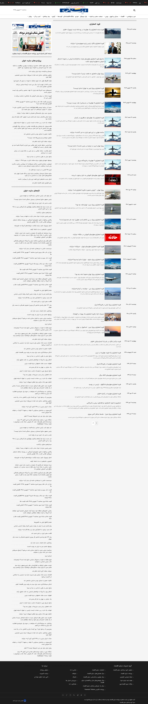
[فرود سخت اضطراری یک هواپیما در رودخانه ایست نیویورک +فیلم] (112, 33)
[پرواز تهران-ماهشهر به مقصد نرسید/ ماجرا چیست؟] (112, 77)
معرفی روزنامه (44, 670)
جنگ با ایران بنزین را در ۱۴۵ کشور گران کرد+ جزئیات (37, 407)
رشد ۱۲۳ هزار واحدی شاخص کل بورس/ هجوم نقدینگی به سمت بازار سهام (32, 306)
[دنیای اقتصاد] (74, 10)
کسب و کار (37, 17)
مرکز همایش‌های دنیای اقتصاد (95, 674)
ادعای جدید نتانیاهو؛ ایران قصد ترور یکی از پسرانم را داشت (35, 179)
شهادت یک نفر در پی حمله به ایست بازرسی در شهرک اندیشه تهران (33, 123)
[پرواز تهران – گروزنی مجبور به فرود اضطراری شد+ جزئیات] (112, 194)
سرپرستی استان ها (71, 681)
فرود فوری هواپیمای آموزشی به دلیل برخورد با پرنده (88, 175)
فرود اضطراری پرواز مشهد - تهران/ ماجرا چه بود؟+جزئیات (86, 259)
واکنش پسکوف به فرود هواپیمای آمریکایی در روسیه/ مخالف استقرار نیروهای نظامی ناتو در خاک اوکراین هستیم (32, 221)
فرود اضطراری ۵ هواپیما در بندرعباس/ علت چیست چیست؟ (85, 103)
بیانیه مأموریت (44, 674)
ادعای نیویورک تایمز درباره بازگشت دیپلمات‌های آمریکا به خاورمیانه (33, 226)
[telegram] (77, 695)
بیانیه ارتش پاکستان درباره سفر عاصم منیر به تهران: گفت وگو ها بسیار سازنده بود (32, 118)
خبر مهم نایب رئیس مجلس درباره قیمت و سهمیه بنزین (36, 196)
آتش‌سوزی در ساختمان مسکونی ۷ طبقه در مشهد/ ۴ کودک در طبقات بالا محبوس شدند (32, 411)
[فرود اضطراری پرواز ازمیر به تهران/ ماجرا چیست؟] (112, 92)
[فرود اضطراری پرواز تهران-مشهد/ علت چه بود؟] (112, 278)
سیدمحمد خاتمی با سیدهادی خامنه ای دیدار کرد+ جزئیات (35, 249)
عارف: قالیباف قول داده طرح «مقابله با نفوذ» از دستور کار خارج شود (32, 81)
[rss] (74, 695)
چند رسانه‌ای (46, 17)
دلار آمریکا (40, 3)
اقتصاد (122, 17)
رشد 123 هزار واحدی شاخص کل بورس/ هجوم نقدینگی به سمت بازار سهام (32, 538)
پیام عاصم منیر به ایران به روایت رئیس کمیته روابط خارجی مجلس (33, 294)
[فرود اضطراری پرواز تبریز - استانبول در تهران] (112, 331)
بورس (106, 17)
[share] (70, 695)
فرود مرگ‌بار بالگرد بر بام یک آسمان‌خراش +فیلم (106, 341)
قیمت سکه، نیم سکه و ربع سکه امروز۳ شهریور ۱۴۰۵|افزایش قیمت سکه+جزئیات (32, 265)
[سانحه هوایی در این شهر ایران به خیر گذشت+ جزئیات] (112, 136)
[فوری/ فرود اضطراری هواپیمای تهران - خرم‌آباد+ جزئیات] (112, 250)
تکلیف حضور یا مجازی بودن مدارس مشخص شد (38, 134)
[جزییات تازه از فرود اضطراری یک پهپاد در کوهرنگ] (112, 317)
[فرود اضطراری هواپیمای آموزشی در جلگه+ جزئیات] (112, 237)
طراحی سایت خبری (19, 700)
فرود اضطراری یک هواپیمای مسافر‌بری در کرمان (89, 118)
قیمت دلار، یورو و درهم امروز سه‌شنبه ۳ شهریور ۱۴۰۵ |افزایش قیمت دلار (32, 259)
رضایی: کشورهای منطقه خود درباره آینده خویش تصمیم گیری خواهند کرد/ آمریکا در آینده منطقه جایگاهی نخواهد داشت (32, 280)
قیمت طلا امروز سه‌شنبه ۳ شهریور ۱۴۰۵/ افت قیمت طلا (36, 270)
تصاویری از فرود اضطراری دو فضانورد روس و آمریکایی (104, 403)
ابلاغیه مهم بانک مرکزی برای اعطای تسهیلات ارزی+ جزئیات (35, 382)
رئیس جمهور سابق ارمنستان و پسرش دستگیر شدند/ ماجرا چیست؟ (33, 199)
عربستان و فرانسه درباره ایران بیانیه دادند (40, 71)
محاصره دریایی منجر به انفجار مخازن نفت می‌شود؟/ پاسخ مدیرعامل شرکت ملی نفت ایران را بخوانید (32, 319)
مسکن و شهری (114, 17)
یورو (131, 3)
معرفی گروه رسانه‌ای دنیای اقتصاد (122, 670)
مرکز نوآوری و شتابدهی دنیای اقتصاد (93, 677)
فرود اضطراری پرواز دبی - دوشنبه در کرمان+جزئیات (88, 289)
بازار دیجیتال (83, 17)
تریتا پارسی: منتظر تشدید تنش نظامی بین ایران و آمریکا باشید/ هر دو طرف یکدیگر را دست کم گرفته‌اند (32, 146)
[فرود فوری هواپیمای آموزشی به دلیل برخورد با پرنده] (112, 179)
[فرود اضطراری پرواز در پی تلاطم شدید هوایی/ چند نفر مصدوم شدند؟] (112, 224)
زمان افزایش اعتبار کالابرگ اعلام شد (42, 183)
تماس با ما (73, 670)
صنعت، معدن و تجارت (96, 17)
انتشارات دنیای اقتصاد (98, 670)
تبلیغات (74, 674)
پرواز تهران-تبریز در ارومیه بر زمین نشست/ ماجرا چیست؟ (86, 146)
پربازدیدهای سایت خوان (31, 60)
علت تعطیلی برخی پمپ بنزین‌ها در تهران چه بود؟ (37, 375)
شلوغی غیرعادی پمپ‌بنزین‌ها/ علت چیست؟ (39, 138)
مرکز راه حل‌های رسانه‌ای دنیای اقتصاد (93, 686)
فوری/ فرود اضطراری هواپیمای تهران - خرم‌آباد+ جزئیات (86, 246)
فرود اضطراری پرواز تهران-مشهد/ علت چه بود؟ (89, 274)
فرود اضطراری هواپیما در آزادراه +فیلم (109, 394)
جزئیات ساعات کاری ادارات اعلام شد (42, 142)
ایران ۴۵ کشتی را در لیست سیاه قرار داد (40, 170)
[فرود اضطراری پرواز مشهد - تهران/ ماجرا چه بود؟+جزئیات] (112, 263)
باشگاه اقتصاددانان (68, 17)
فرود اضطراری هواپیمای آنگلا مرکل (110, 375)
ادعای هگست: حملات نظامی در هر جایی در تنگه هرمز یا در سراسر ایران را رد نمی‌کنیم (33, 152)
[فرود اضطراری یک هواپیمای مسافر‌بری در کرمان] (112, 122)
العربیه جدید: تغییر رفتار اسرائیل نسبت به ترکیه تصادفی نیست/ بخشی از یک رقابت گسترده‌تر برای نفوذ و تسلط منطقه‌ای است (32, 387)
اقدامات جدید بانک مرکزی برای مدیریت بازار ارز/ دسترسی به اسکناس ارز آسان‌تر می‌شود (32, 344)
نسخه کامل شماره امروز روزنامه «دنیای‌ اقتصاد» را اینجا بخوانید (32, 54)
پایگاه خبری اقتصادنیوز (126, 684)
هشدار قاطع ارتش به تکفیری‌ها (43, 290)
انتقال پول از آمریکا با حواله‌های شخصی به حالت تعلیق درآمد (34, 360)
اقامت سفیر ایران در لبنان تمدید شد (41, 302)
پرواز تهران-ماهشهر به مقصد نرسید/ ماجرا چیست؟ (88, 74)
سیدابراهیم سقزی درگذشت (44, 213)
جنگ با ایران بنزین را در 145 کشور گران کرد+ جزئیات (37, 639)
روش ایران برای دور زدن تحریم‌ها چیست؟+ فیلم (38, 416)
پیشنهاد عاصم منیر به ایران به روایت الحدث (39, 315)
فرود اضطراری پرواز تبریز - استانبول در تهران (90, 327)
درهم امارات (110, 3)
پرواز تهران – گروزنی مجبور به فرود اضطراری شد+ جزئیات (86, 190)
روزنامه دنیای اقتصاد (126, 674)
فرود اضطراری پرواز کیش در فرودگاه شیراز (108, 305)
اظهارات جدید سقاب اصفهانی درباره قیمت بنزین (38, 364)
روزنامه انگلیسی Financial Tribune (94, 690)
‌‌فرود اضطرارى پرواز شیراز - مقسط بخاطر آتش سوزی (104, 414)
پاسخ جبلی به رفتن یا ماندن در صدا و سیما (39, 157)
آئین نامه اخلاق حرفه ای (41, 677)
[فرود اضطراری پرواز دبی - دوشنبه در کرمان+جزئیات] (112, 294)
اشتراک (74, 677)
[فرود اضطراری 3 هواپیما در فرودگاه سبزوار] (112, 164)
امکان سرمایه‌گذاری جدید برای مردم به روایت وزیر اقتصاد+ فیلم (34, 352)
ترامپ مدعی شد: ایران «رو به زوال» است (40, 203)
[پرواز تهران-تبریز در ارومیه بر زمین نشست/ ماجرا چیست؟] (112, 150)
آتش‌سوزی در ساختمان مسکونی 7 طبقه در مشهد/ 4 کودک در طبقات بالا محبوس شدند (32, 643)
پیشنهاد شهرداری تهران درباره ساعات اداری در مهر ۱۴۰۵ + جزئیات (33, 160)
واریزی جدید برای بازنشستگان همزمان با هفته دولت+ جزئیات (34, 113)
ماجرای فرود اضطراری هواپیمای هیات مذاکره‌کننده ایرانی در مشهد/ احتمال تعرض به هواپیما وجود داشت (81, 60)
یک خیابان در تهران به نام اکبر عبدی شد (40, 367)
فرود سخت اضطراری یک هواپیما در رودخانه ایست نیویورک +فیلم (83, 30)
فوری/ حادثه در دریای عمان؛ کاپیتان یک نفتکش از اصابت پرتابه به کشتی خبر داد (33, 97)
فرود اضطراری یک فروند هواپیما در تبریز (108, 353)
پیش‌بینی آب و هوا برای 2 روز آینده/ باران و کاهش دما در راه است (33, 629)
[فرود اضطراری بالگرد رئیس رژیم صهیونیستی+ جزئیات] (112, 48)
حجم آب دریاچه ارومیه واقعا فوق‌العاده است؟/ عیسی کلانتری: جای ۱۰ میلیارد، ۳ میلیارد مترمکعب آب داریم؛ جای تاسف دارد (32, 109)
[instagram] (84, 695)
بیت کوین (88, 3)
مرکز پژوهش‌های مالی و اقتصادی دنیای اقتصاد (93, 682)
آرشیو (53, 17)
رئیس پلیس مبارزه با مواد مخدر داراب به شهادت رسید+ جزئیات (34, 216)
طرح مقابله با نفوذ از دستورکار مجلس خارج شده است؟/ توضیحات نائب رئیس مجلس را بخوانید (33, 329)
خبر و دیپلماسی (131, 17)
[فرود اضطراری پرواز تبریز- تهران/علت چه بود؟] (112, 209)
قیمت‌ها (59, 17)
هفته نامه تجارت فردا (126, 681)
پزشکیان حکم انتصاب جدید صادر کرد (41, 311)
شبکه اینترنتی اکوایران (126, 677)
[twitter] (81, 695)
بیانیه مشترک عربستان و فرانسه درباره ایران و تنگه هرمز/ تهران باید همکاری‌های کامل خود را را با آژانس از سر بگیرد (33, 175)
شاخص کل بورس (66, 3)
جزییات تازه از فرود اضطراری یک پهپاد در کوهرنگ (88, 314)
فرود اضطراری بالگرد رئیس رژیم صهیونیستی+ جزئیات (87, 43)
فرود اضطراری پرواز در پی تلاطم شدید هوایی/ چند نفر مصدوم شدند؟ (81, 220)
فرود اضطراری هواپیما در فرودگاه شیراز (109, 364)
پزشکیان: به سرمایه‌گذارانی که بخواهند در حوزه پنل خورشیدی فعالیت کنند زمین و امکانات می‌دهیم (32, 393)
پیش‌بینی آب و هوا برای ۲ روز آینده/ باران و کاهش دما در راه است (32, 397)
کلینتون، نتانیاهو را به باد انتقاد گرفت (41, 229)
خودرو (77, 17)
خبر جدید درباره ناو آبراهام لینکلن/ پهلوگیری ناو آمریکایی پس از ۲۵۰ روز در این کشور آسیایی (32, 208)
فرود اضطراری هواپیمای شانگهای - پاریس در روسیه (105, 384)
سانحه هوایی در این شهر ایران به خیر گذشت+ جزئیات (87, 132)
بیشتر (30, 17)
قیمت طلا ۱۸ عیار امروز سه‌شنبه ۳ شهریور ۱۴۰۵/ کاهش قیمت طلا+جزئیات (34, 274)
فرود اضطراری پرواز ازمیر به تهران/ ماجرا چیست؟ (88, 88)
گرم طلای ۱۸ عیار (18, 3)
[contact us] (66, 695)
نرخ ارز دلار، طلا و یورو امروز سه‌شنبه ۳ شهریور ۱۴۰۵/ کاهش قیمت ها (32, 253)
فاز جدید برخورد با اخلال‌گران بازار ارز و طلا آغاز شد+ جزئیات (35, 298)
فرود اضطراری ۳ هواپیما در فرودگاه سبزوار (91, 161)
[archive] (63, 695)
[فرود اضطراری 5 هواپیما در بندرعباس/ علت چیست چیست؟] (112, 107)
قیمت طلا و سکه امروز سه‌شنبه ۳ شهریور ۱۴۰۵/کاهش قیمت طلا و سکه (33, 286)
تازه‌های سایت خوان (32, 190)
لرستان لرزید (48, 324)
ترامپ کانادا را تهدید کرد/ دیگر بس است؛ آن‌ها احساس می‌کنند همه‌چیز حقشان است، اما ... (34, 86)
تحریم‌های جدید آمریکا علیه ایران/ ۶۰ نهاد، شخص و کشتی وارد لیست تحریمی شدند (32, 91)
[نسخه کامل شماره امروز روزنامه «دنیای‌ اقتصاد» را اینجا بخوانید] (32, 37)
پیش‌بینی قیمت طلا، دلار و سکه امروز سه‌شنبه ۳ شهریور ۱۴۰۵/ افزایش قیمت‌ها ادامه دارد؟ (34, 103)
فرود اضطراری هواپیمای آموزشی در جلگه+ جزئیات (88, 234)
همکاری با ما (72, 684)
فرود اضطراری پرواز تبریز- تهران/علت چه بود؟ (90, 205)
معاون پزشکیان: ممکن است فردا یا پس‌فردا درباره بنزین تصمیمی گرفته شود (33, 76)
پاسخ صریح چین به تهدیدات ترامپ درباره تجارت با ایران (36, 371)
